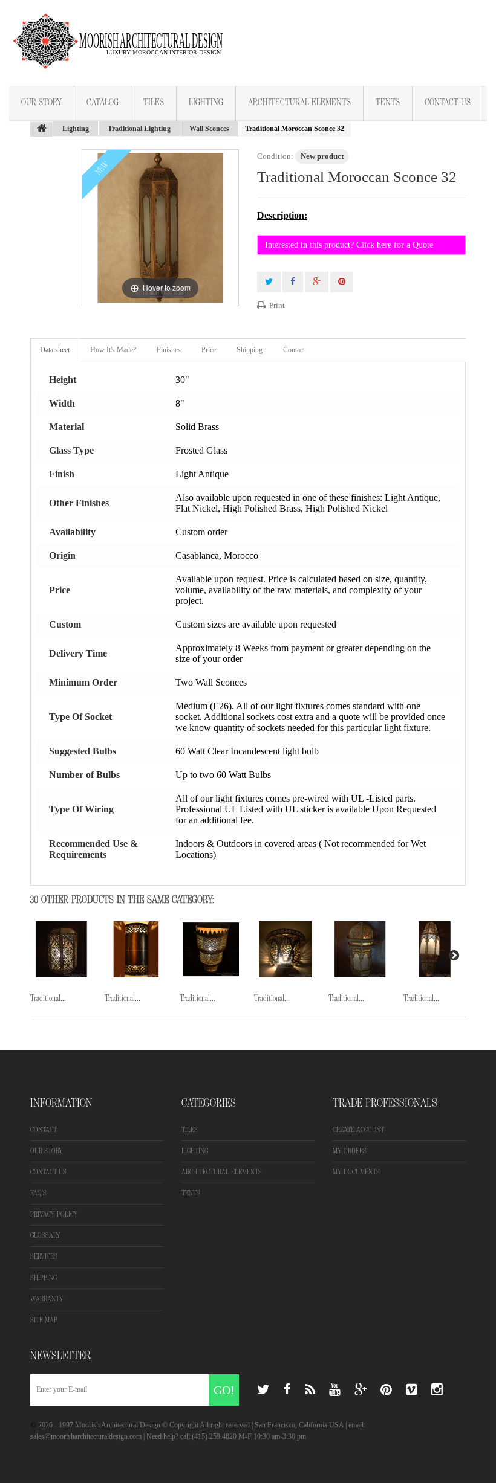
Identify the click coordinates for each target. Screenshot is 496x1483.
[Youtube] (335, 1390)
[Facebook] (287, 1390)
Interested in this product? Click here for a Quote (349, 244)
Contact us (48, 1172)
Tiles (153, 103)
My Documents (356, 1172)
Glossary (45, 1236)
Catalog (102, 103)
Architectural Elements (299, 103)
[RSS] (310, 1390)
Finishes (169, 350)
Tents (388, 103)
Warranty (47, 1299)
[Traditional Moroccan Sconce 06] (61, 949)
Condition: (275, 156)
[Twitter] (263, 1390)
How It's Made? (113, 350)
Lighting (206, 103)
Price (208, 350)
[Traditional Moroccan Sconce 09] (285, 949)
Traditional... (48, 998)
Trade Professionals (385, 1103)
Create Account (358, 1130)
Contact (294, 350)
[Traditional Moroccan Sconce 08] (211, 949)
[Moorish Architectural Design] (124, 34)
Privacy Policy (54, 1214)
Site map (43, 1320)
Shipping (250, 350)
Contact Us (448, 103)
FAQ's (38, 1193)
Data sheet (55, 350)
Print (277, 305)
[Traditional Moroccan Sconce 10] (359, 949)
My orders (350, 1151)
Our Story (41, 103)
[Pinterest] (386, 1390)
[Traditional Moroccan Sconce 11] (434, 949)
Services (43, 1257)
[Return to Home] (41, 129)
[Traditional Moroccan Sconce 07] (136, 949)
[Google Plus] (360, 1390)
